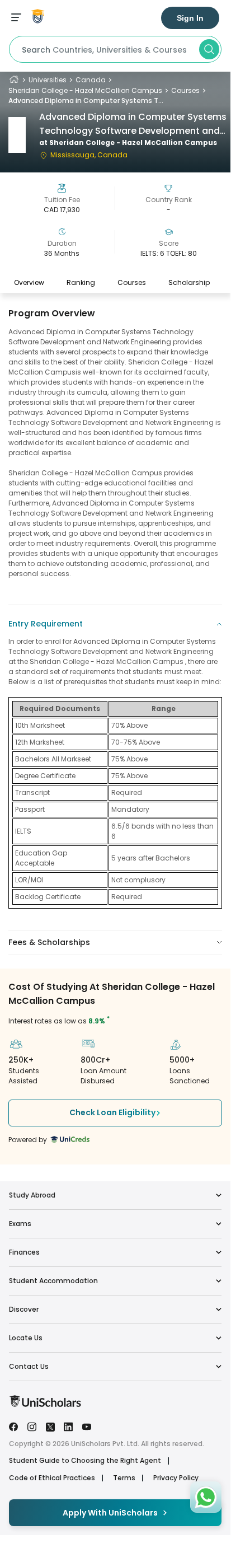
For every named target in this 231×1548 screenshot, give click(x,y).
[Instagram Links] (31, 1425)
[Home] (14, 80)
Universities (48, 80)
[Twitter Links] (50, 1425)
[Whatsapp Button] (205, 1497)
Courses (185, 90)
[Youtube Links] (86, 1425)
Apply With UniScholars (110, 1512)
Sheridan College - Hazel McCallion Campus (85, 90)
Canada (91, 80)
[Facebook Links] (13, 1425)
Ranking (81, 282)
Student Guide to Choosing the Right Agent (85, 1460)
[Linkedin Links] (68, 1425)
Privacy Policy (176, 1478)
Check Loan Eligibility (112, 1112)
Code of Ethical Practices (52, 1478)
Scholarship (189, 282)
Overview (29, 282)
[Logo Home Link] (45, 1404)
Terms (124, 1478)
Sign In (190, 17)
